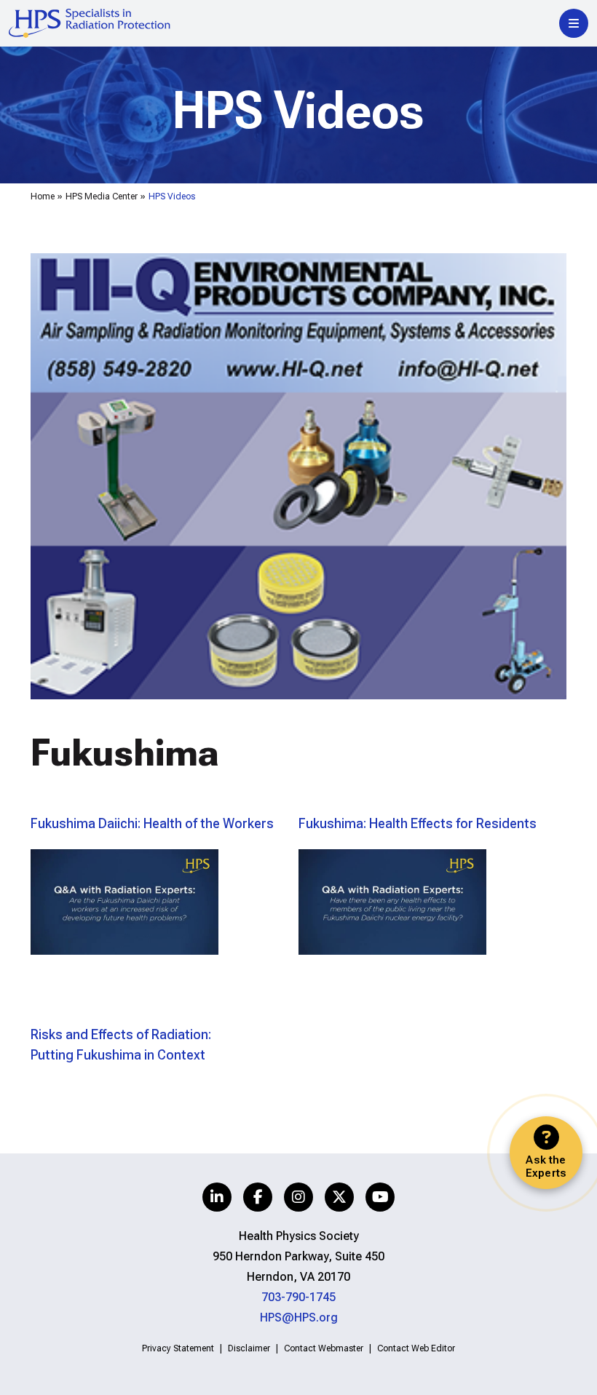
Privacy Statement (178, 1348)
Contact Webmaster (323, 1348)
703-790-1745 (298, 1297)
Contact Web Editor (416, 1348)
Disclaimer (249, 1348)
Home (43, 196)
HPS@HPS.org (299, 1317)
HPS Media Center (102, 196)
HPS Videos (172, 196)
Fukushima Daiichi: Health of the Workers (152, 823)
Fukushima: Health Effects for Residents (417, 823)
